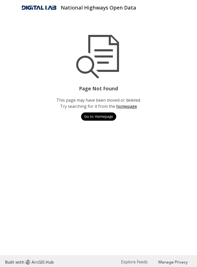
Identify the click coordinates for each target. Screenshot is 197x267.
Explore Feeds (134, 262)
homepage (126, 106)
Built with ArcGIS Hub (29, 262)
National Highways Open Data (98, 7)
